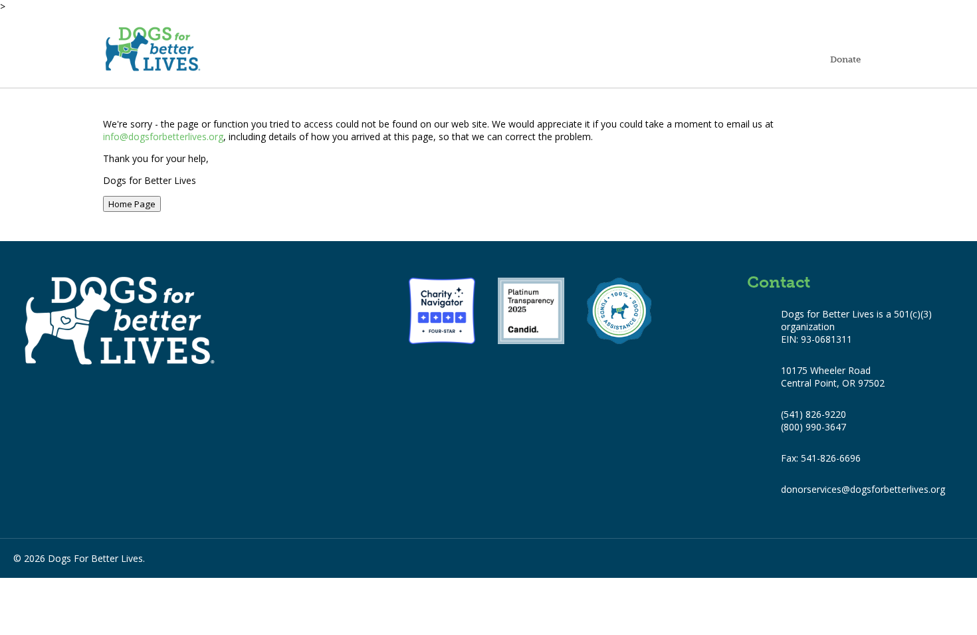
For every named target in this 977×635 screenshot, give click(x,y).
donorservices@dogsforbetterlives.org (863, 489)
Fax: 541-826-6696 (821, 458)
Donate (845, 59)
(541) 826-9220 (813, 414)
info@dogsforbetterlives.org (163, 136)
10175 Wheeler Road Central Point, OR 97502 (833, 376)
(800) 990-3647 (813, 426)
